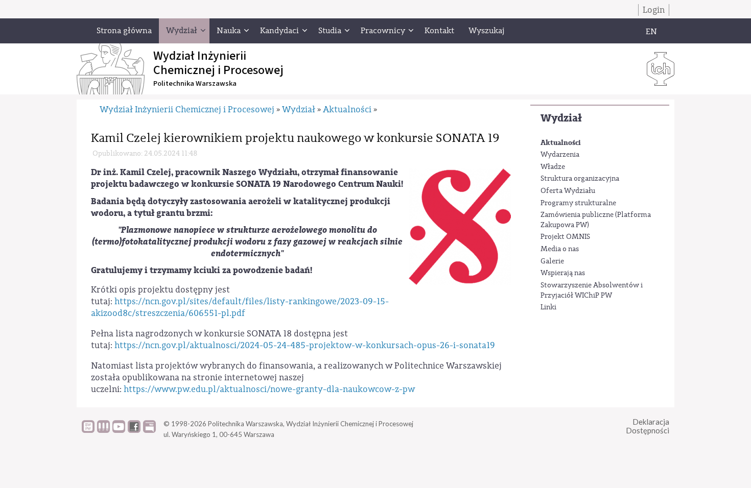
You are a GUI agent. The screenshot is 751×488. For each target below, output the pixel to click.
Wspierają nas (563, 273)
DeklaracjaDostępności (647, 426)
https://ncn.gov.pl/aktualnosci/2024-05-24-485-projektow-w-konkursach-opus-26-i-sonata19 (304, 345)
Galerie (552, 261)
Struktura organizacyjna (580, 178)
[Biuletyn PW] (103, 430)
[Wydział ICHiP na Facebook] (134, 430)
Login (654, 10)
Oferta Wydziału (568, 191)
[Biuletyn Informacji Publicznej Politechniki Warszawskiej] (149, 430)
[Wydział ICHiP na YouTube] (118, 430)
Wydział (561, 118)
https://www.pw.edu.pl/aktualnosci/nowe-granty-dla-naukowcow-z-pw (269, 389)
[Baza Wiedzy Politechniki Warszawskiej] (88, 430)
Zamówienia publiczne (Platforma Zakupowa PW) (596, 220)
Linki (548, 307)
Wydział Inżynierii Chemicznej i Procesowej (187, 109)
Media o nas (560, 249)
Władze (553, 167)
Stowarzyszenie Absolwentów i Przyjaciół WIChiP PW (592, 290)
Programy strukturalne (578, 203)
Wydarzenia (560, 154)
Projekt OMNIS (565, 236)
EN (651, 32)
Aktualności (561, 143)
